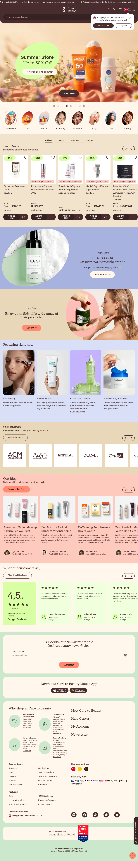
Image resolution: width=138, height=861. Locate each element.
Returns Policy (15, 784)
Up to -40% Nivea (17, 800)
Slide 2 (58, 106)
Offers (48, 140)
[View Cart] (120, 9)
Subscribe (68, 664)
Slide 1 (54, 106)
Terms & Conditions (47, 776)
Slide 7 (79, 106)
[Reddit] (106, 814)
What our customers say (21, 568)
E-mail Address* (17, 652)
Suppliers (42, 784)
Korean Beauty (45, 804)
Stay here (123, 25)
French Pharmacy (17, 804)
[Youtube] (117, 814)
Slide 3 (62, 106)
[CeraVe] (116, 455)
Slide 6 (75, 106)
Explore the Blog (16, 489)
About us (13, 768)
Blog (11, 772)
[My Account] (114, 9)
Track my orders (46, 772)
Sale (11, 796)
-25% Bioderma (45, 796)
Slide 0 (49, 106)
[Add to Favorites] (26, 157)
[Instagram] (74, 814)
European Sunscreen (48, 800)
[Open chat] (132, 855)
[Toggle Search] (10, 9)
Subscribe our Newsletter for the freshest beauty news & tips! (109, 2)
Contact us (43, 768)
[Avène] (40, 455)
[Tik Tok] (95, 814)
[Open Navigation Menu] (5, 9)
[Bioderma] (65, 455)
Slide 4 (66, 106)
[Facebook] (84, 814)
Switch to (103, 25)
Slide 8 (84, 106)
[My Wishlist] (108, 9)
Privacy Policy (45, 780)
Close (130, 18)
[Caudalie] (90, 455)
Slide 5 (71, 106)
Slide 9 (88, 106)
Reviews (13, 780)
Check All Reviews (17, 575)
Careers (12, 776)
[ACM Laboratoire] (14, 455)
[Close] (136, 818)
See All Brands (102, 274)
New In (89, 140)
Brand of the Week (69, 140)
